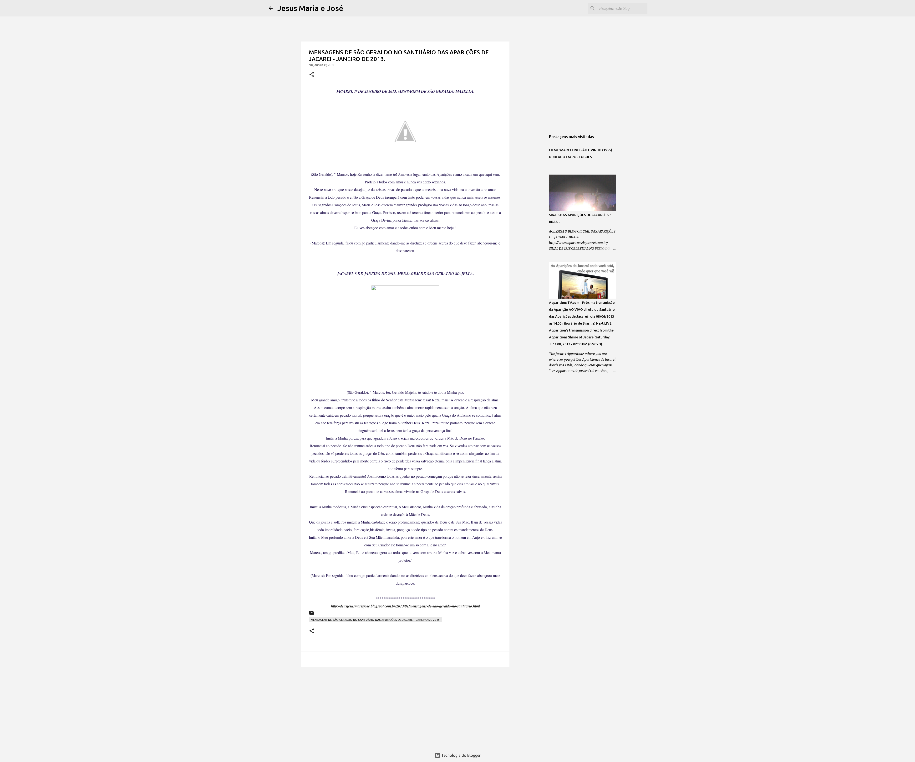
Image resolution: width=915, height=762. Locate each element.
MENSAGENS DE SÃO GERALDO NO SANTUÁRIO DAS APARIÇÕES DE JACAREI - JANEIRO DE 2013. (375, 619)
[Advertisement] (405, 707)
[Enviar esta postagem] (312, 614)
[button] (312, 75)
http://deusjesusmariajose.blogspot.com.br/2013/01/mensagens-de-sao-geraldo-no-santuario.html (405, 606)
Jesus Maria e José (310, 8)
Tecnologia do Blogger (460, 755)
